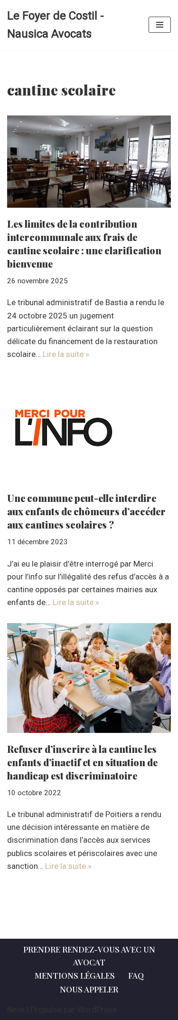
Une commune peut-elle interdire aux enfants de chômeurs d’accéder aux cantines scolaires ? (86, 511)
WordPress (97, 1009)
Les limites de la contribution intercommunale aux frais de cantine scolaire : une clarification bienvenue (84, 243)
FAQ (136, 975)
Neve (16, 1009)
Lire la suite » (66, 354)
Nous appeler (89, 989)
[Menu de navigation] (160, 25)
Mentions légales (75, 975)
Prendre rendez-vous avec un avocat (89, 955)
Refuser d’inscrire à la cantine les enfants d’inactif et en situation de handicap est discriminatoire (82, 762)
